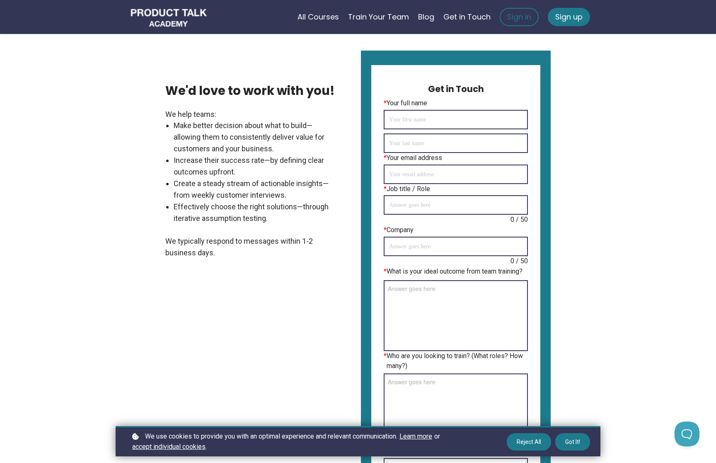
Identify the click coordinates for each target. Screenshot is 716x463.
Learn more (415, 436)
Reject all (529, 442)
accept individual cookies (169, 447)
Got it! (572, 442)
